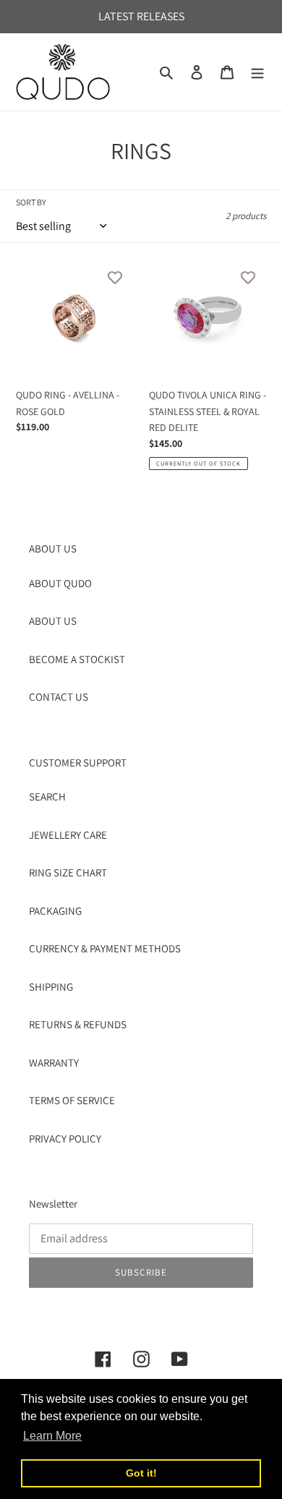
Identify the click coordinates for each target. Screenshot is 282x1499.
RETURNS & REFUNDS (78, 1024)
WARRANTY (54, 1062)
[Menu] (257, 71)
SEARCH (47, 796)
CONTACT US (58, 697)
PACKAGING (55, 911)
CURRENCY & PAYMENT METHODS (105, 948)
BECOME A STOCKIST (77, 659)
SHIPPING (51, 987)
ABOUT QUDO (60, 583)
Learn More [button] (52, 1436)
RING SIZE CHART (68, 872)
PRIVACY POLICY (65, 1138)
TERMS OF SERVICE (72, 1100)
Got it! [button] (141, 1473)
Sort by (31, 202)
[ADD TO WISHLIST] (115, 276)
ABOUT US (53, 621)
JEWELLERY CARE (68, 835)
